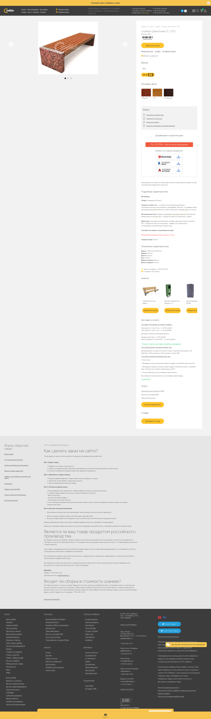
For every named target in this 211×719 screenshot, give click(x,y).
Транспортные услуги (148, 398)
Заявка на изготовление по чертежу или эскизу (17, 477)
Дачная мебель (11, 619)
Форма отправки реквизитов (13, 471)
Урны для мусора (11, 628)
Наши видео (89, 686)
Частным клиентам (93, 8)
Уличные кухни (11, 667)
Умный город (92, 13)
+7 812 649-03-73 (137, 11)
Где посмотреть (51, 664)
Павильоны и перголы (13, 640)
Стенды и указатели (12, 655)
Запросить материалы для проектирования (160, 126)
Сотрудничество (89, 681)
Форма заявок (8, 454)
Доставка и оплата (63, 12)
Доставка (49, 655)
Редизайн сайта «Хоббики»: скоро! (105, 3)
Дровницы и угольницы (14, 681)
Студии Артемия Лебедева (130, 708)
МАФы (8, 673)
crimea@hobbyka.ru (126, 661)
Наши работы (43, 9)
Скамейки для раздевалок (14, 701)
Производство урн (91, 673)
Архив (8, 670)
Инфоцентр (36, 12)
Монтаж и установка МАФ (149, 395)
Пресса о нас (89, 634)
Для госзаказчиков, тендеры (13, 460)
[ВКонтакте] (164, 618)
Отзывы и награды (91, 631)
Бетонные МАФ (11, 678)
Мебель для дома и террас (14, 664)
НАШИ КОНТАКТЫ (126, 689)
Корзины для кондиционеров (15, 704)
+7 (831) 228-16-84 (126, 674)
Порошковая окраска (52, 631)
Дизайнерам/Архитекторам (111, 11)
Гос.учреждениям (90, 655)
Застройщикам (98, 11)
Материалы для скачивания (55, 667)
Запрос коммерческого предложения (16, 465)
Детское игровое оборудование (16, 687)
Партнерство (88, 647)
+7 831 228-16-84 (157, 13)
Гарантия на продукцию (54, 661)
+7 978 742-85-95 (157, 11)
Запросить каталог (63, 9)
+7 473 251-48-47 (157, 8)
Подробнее (145, 379)
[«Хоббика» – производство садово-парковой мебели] (9, 10)
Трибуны (9, 649)
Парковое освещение (12, 637)
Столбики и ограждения (14, 652)
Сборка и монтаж (51, 658)
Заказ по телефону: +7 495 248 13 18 (155, 269)
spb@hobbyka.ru (125, 651)
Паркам (90, 11)
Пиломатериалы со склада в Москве (57, 640)
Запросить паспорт (152, 122)
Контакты (43, 12)
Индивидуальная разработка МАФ (152, 391)
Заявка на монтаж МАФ (12, 489)
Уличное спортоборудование (15, 646)
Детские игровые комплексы (15, 684)
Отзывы (157, 51)
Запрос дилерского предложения (15, 495)
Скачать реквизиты (152, 404)
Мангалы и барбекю (12, 661)
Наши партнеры (90, 628)
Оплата (48, 653)
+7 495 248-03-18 (126, 644)
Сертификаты (89, 625)
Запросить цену (152, 45)
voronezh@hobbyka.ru (127, 681)
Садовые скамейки (12, 625)
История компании (91, 619)
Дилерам (24, 12)
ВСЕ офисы (146, 13)
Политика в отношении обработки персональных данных (177, 691)
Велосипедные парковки (14, 634)
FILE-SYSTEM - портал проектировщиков (169, 144)
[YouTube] (159, 618)
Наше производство (33, 9)
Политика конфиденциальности (168, 688)
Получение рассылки (11, 500)
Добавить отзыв (152, 421)
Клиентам (47, 647)
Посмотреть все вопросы (52, 599)
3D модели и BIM (90, 689)
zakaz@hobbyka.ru (137, 13)
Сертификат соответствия (155, 115)
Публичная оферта (164, 694)
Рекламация (8, 484)
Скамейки (9, 622)
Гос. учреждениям (105, 8)
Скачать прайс (50, 670)
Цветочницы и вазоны (13, 631)
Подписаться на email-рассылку (168, 637)
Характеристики (147, 51)
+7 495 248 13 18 (136, 8)
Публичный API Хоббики (128, 625)
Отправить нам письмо (151, 271)
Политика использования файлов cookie (171, 697)
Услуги (30, 12)
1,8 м (144, 68)
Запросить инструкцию (154, 119)
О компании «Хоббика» (91, 614)
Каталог (23, 9)
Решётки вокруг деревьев (14, 643)
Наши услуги (48, 614)
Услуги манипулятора (53, 637)
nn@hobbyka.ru (125, 671)
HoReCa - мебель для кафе (14, 658)
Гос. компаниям (115, 8)
